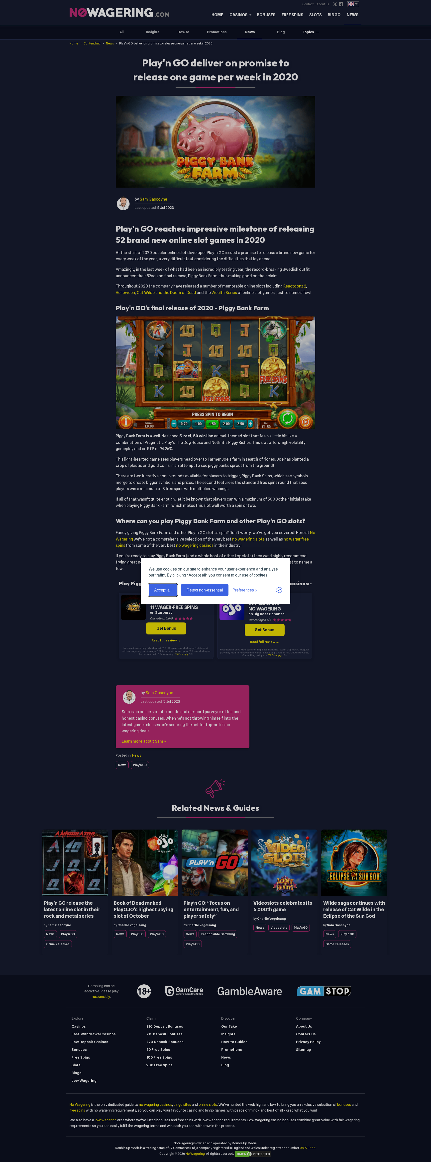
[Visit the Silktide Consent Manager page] (279, 590)
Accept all (163, 590)
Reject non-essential (205, 590)
